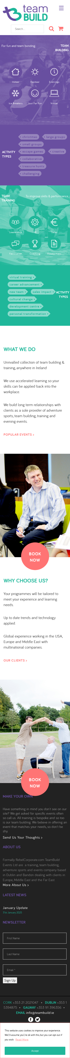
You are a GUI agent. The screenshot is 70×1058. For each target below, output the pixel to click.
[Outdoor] (34, 71)
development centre (24, 306)
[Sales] (54, 222)
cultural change (21, 299)
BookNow (35, 557)
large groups (55, 137)
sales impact (42, 292)
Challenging (31, 173)
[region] (35, 1040)
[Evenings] (54, 71)
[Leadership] (15, 222)
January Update (15, 907)
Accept (35, 1050)
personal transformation (28, 314)
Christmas (29, 137)
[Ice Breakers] (15, 93)
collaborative (32, 159)
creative (58, 151)
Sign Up (10, 980)
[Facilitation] (15, 243)
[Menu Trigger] (61, 8)
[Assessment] (54, 243)
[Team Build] (25, 15)
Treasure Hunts (33, 166)
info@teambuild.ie (40, 1012)
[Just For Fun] (34, 93)
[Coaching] (34, 243)
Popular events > (19, 434)
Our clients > (15, 660)
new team (17, 292)
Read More (22, 1039)
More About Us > (16, 885)
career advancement (25, 284)
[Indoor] (15, 71)
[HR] (34, 222)
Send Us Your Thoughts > (22, 837)
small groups (32, 144)
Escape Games (32, 151)
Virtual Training (21, 277)
